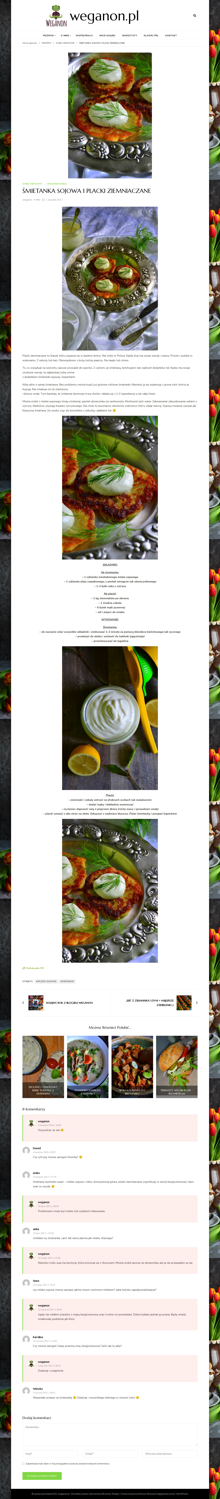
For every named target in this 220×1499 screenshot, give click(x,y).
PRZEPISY (48, 35)
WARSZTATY (129, 35)
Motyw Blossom (148, 1494)
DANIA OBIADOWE (32, 184)
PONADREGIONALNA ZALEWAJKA (88, 1092)
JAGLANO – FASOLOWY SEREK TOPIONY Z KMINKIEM (43, 1090)
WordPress (182, 1494)
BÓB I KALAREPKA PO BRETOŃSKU (132, 1092)
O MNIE (65, 35)
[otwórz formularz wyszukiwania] (195, 15)
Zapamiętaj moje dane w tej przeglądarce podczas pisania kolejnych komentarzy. (68, 1463)
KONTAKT (171, 35)
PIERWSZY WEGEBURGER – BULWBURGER (177, 1092)
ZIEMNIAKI (68, 981)
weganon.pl (104, 15)
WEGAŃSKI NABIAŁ (57, 184)
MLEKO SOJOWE (47, 981)
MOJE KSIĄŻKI (107, 35)
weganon (27, 199)
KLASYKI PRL (151, 35)
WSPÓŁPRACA (84, 35)
